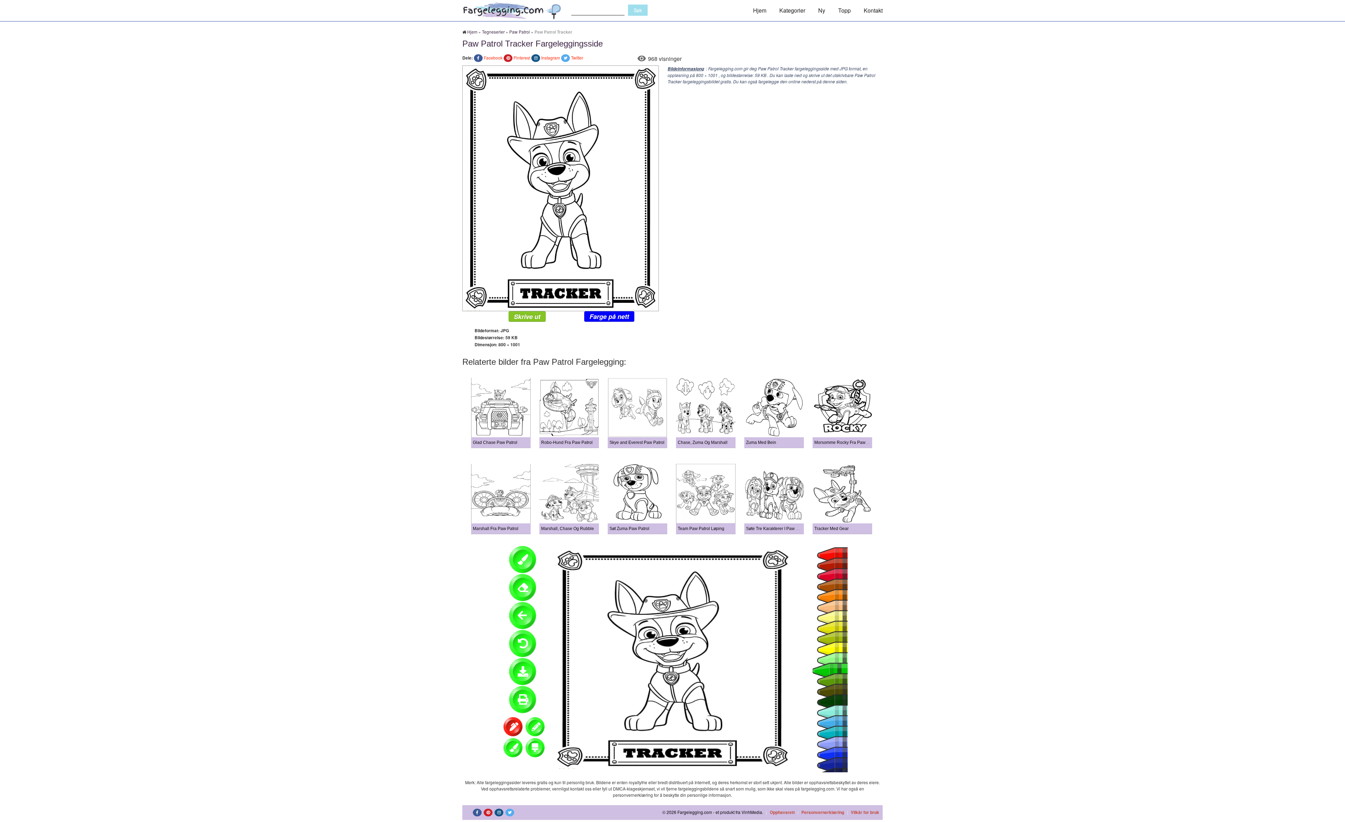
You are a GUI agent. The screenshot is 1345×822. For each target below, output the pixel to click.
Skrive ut (527, 316)
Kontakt (873, 10)
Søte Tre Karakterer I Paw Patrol (776, 528)
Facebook (493, 58)
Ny (821, 10)
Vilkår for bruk (865, 812)
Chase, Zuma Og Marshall (702, 442)
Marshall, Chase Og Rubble (567, 528)
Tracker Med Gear (831, 528)
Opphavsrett (782, 812)
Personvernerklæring (822, 812)
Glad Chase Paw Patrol (495, 442)
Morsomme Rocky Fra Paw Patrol (846, 442)
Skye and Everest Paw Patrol (636, 442)
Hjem (759, 10)
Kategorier (792, 10)
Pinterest (521, 58)
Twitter (577, 58)
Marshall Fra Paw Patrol (495, 528)
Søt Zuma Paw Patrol (629, 528)
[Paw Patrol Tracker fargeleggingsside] (560, 187)
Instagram (550, 58)
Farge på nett (609, 316)
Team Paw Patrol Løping (701, 528)
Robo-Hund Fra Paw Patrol (567, 442)
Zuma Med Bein (761, 442)
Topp (844, 10)
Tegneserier (493, 32)
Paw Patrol (519, 32)
